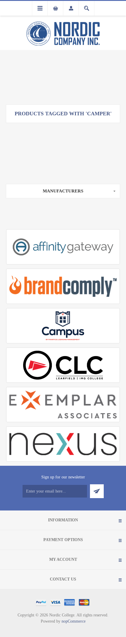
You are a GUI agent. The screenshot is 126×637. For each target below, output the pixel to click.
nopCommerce (74, 621)
